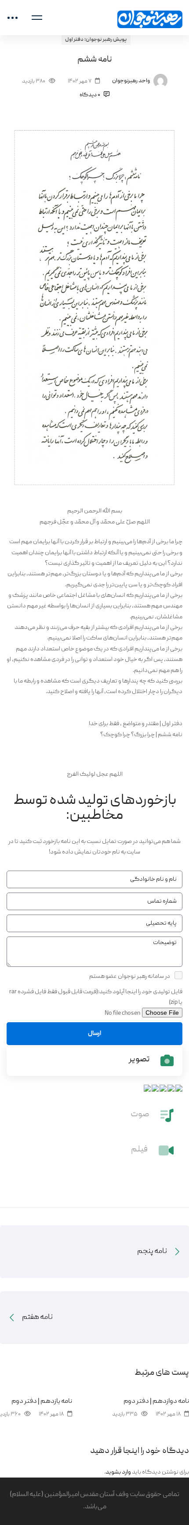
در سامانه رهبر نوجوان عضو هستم (129, 976)
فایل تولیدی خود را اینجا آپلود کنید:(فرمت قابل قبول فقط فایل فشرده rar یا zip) (95, 997)
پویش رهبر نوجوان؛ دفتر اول (96, 40)
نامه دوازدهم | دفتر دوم (156, 1401)
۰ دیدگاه (90, 95)
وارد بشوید (118, 1472)
